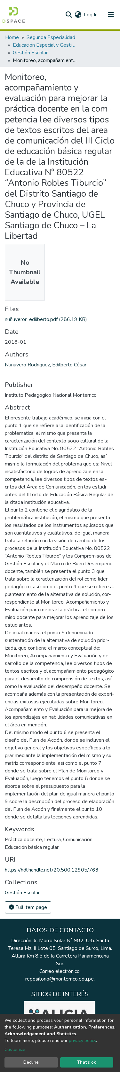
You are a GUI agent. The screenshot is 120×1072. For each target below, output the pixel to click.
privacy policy (82, 1040)
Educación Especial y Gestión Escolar (45, 45)
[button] (78, 15)
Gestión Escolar (30, 52)
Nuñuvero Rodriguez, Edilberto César (45, 364)
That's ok (86, 1062)
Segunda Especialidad (51, 37)
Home (12, 37)
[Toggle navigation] (111, 14)
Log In (91, 14)
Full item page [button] (30, 907)
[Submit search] (69, 15)
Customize (14, 1049)
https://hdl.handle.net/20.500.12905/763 (52, 869)
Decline (31, 1062)
